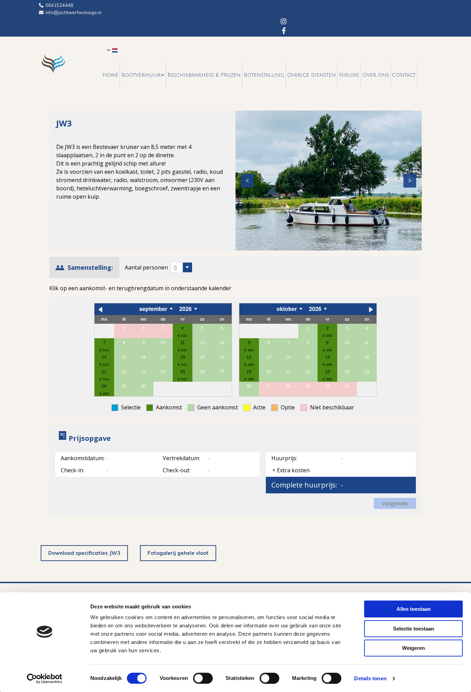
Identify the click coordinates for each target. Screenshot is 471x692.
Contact (403, 75)
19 (249, 371)
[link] (143, 75)
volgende (395, 503)
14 (104, 357)
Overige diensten (311, 75)
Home (110, 75)
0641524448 (59, 5)
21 (104, 371)
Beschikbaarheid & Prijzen (204, 75)
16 (327, 357)
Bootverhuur (141, 75)
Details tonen (370, 678)
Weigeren (413, 648)
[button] (84, 553)
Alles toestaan (414, 609)
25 (182, 371)
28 (104, 386)
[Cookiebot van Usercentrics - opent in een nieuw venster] (44, 678)
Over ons (375, 75)
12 (249, 357)
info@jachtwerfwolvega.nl (73, 12)
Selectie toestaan (413, 629)
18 (182, 357)
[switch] (203, 678)
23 (327, 371)
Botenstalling (264, 75)
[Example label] (283, 30)
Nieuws (349, 75)
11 (182, 342)
